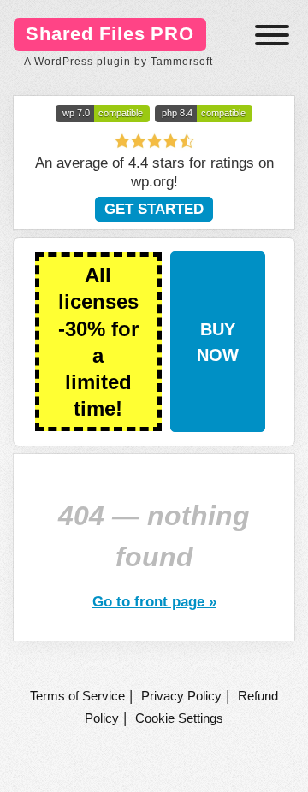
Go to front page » (154, 601)
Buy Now (218, 342)
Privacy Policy (181, 696)
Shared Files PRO (110, 33)
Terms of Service (77, 696)
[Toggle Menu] (272, 35)
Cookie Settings (179, 718)
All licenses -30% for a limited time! (98, 341)
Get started (154, 209)
